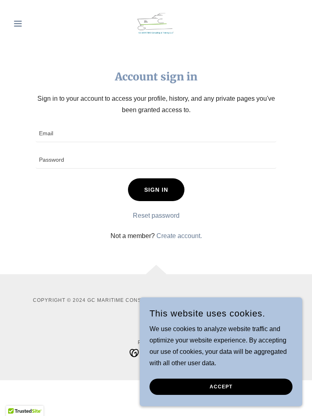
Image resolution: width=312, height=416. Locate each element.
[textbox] (156, 134)
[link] (156, 22)
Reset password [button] (156, 215)
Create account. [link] (179, 235)
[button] (32, 23)
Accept (221, 387)
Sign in (156, 189)
